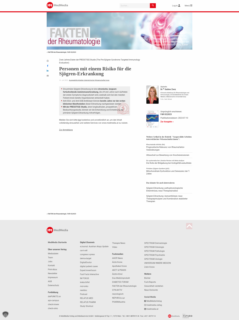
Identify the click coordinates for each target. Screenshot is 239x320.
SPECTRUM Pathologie (154, 251)
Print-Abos (52, 269)
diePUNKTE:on (54, 296)
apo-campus (53, 300)
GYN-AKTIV (117, 290)
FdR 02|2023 (71, 52)
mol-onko (84, 286)
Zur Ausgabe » (167, 121)
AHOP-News (117, 258)
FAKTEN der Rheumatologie (124, 286)
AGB (50, 281)
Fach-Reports (150, 282)
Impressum (53, 277)
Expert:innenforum (88, 270)
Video (114, 247)
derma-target (85, 258)
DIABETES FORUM (120, 282)
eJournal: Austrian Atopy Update (94, 246)
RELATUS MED (86, 298)
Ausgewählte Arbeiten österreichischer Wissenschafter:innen (89, 80)
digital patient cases (89, 266)
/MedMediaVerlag (154, 301)
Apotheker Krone (119, 266)
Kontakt (51, 265)
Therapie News (118, 243)
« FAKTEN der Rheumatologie (57, 52)
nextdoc (83, 290)
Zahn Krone (149, 267)
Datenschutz (53, 285)
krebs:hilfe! (85, 282)
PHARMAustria (118, 302)
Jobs (50, 261)
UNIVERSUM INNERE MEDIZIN (157, 263)
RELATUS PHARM (88, 302)
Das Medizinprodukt (121, 278)
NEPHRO (118, 298)
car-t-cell (83, 250)
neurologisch (117, 294)
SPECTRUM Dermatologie (155, 243)
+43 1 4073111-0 (132, 316)
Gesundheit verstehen (153, 286)
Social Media (150, 297)
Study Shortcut (86, 306)
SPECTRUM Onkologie (154, 247)
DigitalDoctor (86, 262)
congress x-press (87, 254)
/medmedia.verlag (154, 305)
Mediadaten (53, 253)
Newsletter (52, 273)
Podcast (83, 294)
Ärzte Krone (117, 262)
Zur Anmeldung (66, 130)
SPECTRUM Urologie (153, 259)
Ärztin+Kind (117, 274)
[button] (5, 314)
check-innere (53, 304)
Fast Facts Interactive (89, 274)
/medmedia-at (152, 309)
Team (50, 257)
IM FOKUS (84, 278)
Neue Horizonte (151, 290)
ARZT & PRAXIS (119, 270)
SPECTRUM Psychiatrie (154, 255)
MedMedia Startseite (57, 242)
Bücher (147, 278)
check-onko (53, 308)
